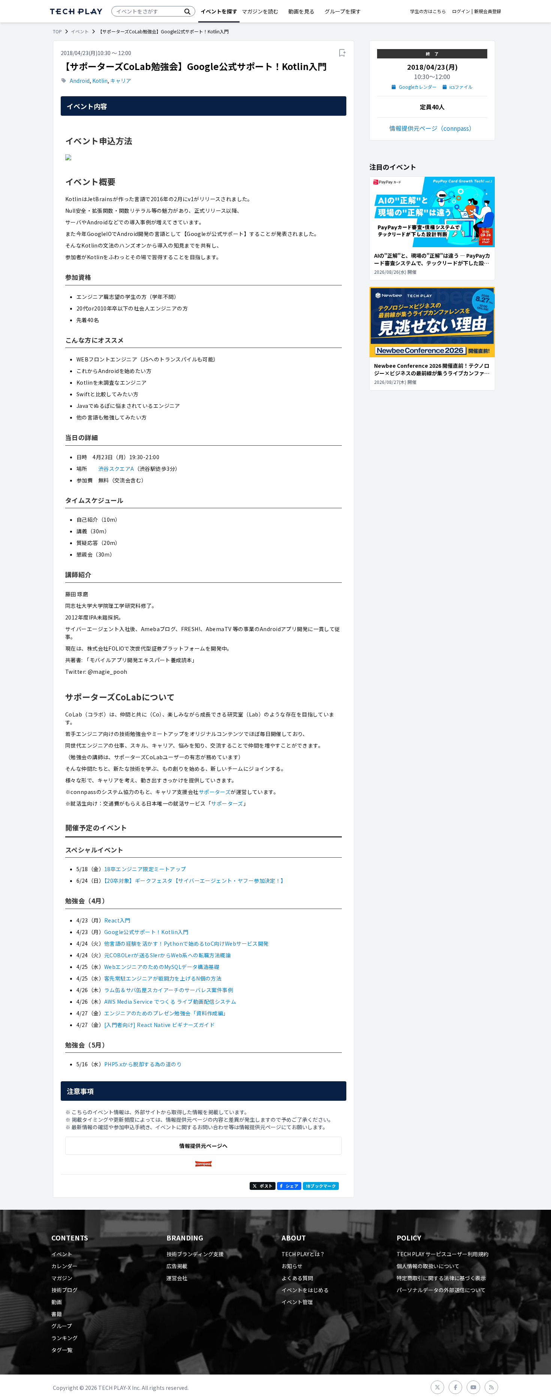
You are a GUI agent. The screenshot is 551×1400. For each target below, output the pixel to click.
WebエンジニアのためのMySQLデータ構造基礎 (161, 966)
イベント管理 (297, 1302)
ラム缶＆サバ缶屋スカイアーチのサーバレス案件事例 (168, 990)
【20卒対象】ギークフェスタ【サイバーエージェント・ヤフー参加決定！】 (195, 880)
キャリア (120, 80)
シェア (292, 1186)
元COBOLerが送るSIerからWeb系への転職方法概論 (167, 955)
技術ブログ (64, 1290)
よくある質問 (297, 1278)
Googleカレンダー (418, 87)
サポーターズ (215, 792)
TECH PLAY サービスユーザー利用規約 (442, 1254)
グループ (61, 1326)
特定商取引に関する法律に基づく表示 (441, 1278)
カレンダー (64, 1266)
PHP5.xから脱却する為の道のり (143, 1064)
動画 (56, 1302)
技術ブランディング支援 (195, 1254)
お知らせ (291, 1266)
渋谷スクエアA (116, 468)
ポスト (266, 1186)
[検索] (187, 11)
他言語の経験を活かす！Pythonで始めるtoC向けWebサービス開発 (186, 943)
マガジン (61, 1278)
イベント (80, 31)
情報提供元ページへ (203, 1145)
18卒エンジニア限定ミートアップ (145, 869)
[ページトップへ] (76, 11)
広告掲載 (176, 1266)
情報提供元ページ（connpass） (432, 128)
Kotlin (100, 80)
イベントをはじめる (305, 1290)
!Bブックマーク (321, 1186)
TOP (57, 31)
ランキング (64, 1338)
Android (80, 80)
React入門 (117, 920)
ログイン (461, 11)
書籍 (56, 1314)
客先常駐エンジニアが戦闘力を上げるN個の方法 (163, 978)
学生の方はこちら (428, 11)
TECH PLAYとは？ (303, 1254)
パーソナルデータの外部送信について (441, 1290)
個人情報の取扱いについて (428, 1266)
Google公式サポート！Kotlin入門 (146, 932)
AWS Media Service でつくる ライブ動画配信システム (170, 1001)
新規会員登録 (487, 11)
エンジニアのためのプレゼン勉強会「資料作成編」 (166, 1013)
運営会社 (176, 1278)
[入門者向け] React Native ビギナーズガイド (159, 1024)
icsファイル (461, 87)
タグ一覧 (61, 1350)
